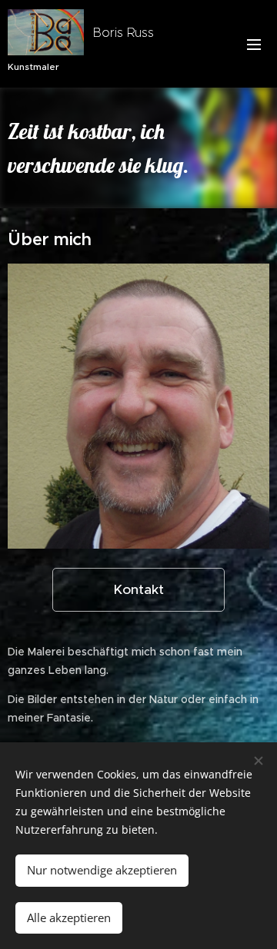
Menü (254, 43)
